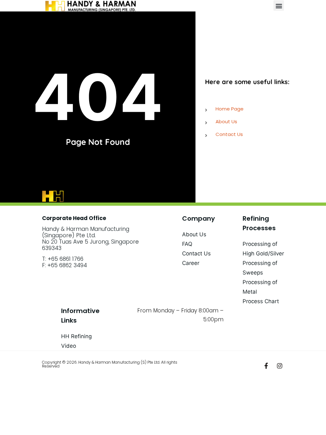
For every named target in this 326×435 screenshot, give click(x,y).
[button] (278, 5)
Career (190, 263)
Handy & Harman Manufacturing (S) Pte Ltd (118, 362)
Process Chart (261, 301)
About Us (194, 234)
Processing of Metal (260, 287)
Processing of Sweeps (260, 268)
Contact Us (196, 253)
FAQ (187, 244)
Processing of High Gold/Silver (263, 249)
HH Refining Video (76, 341)
